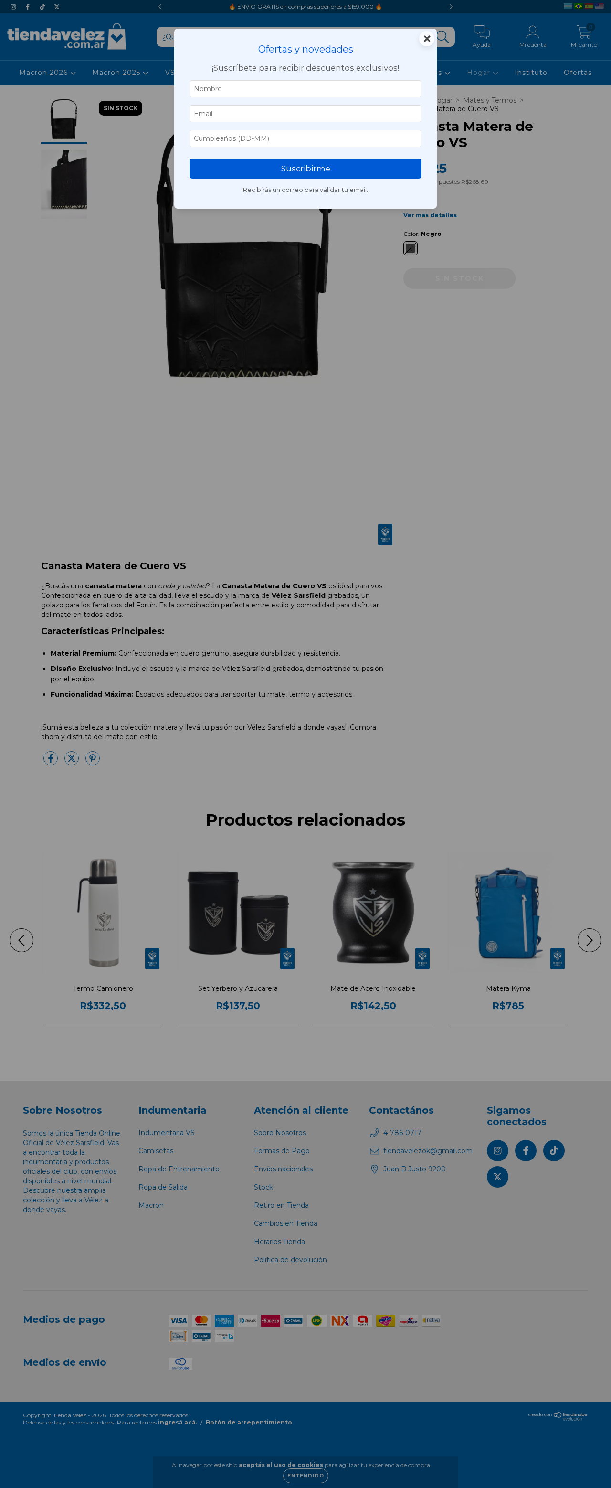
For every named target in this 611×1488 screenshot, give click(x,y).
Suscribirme (305, 168)
